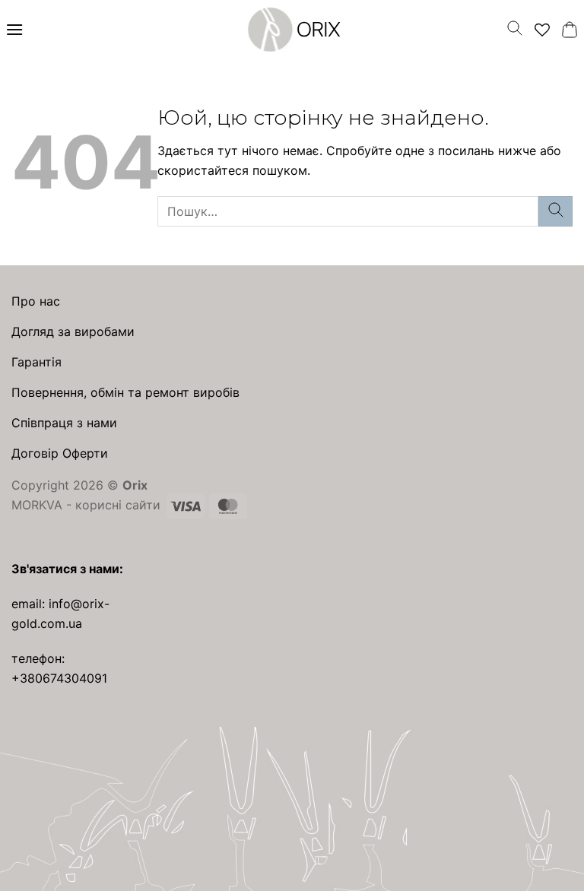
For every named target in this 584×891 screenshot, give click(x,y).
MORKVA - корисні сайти (85, 504)
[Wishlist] (542, 29)
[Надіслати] (555, 211)
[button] (14, 29)
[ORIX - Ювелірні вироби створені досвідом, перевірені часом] (292, 30)
